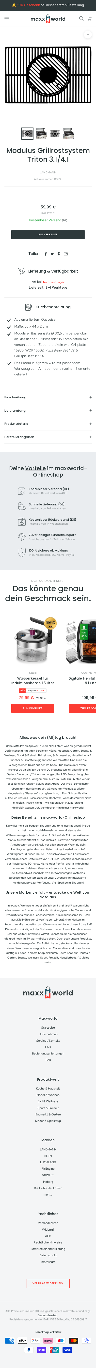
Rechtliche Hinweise (48, 1242)
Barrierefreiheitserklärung (48, 1249)
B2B (48, 1060)
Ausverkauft (48, 234)
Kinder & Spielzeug (48, 1121)
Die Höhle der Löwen (48, 1188)
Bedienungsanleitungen (48, 1053)
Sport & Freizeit (48, 1108)
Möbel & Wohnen (48, 1095)
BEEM (48, 1156)
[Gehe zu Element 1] (27, 134)
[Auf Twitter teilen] (52, 254)
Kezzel (32, 672)
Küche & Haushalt (48, 1088)
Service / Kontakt (48, 1040)
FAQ (48, 1047)
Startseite (48, 1027)
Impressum (48, 1262)
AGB (48, 1236)
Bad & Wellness (48, 1101)
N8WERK (48, 1175)
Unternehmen (48, 1034)
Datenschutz (48, 1255)
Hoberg (48, 1181)
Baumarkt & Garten (48, 1114)
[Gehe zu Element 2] (41, 134)
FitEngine (48, 1168)
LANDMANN (48, 172)
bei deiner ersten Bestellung (50, 5)
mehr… (48, 1194)
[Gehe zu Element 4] (69, 134)
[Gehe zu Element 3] (55, 134)
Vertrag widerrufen (48, 1283)
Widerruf (48, 1229)
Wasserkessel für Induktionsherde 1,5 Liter (32, 680)
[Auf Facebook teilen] (46, 254)
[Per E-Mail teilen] (66, 254)
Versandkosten (48, 1223)
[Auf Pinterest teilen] (59, 254)
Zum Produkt (33, 708)
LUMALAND (48, 1162)
